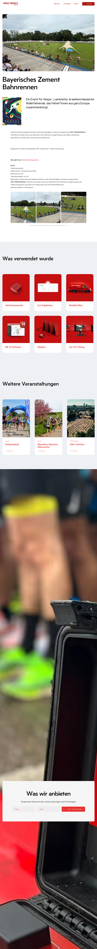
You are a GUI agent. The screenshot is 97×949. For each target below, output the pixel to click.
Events (76, 4)
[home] (10, 4)
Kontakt (89, 4)
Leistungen (66, 4)
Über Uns (57, 4)
